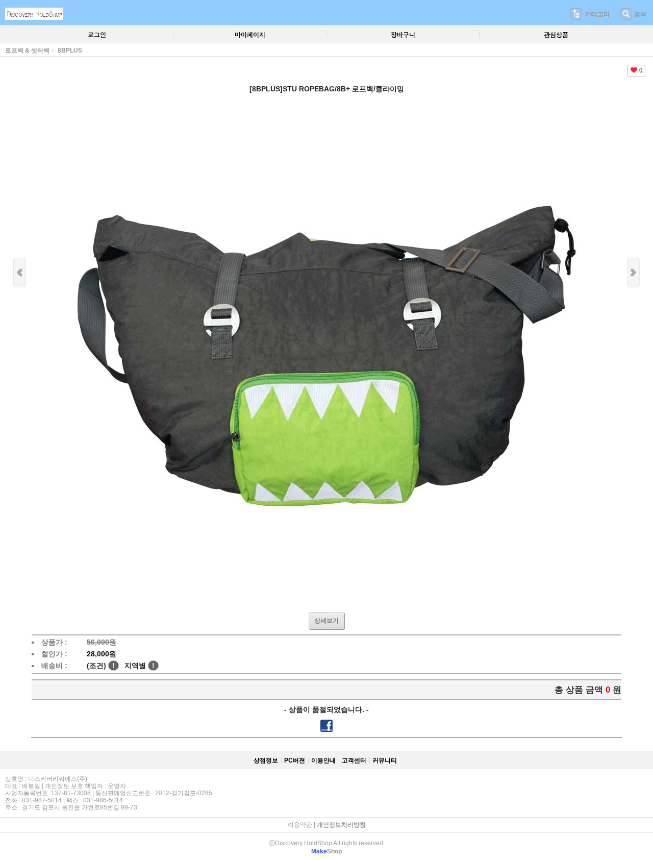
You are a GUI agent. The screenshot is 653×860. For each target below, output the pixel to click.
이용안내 (323, 760)
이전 (19, 272)
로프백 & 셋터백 (27, 50)
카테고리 (597, 14)
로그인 (97, 34)
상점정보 (266, 760)
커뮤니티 (384, 760)
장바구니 (403, 34)
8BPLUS (70, 50)
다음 (633, 272)
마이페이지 (250, 34)
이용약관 (300, 824)
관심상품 (556, 34)
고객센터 (354, 760)
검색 (640, 14)
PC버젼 (294, 760)
